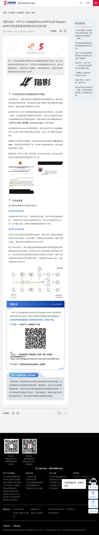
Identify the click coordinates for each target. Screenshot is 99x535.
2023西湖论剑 (53, 513)
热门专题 (53, 473)
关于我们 (11, 12)
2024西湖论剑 (18, 509)
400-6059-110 (55, 468)
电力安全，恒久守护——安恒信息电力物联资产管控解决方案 (83, 65)
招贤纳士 (87, 485)
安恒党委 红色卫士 (57, 485)
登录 (88, 2)
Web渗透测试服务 (10, 488)
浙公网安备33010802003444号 (74, 530)
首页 (4, 12)
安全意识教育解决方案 (58, 476)
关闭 (59, 413)
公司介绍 (76, 476)
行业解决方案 (31, 476)
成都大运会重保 (37, 513)
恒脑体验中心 (36, 509)
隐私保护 (87, 482)
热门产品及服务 (9, 473)
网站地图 (16, 526)
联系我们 (87, 479)
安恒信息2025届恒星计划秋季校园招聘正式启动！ (84, 46)
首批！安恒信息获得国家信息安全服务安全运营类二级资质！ (83, 55)
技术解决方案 (31, 479)
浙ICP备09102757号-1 (53, 530)
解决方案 (29, 473)
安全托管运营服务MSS (11, 476)
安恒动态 (20, 12)
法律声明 (6, 526)
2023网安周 (70, 509)
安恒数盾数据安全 (33, 485)
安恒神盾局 (54, 488)
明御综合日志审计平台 (11, 494)
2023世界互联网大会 (56, 509)
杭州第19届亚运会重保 (21, 515)
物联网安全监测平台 (10, 500)
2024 (28, 12)
